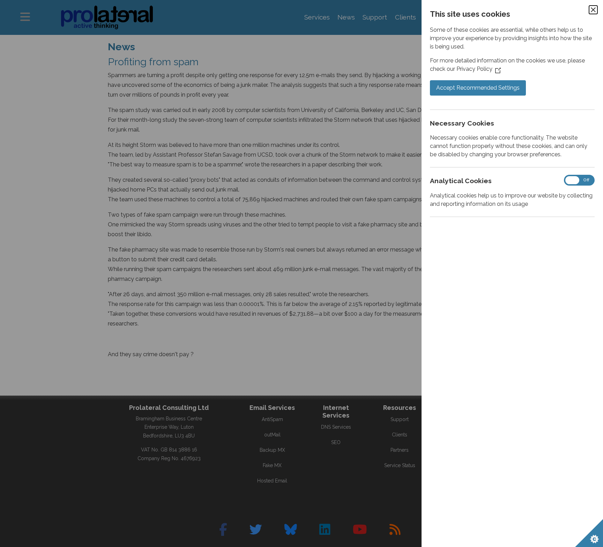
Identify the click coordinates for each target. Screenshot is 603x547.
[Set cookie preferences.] (589, 533)
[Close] (593, 10)
